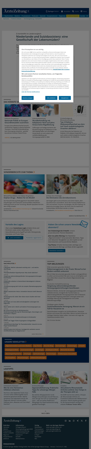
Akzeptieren (64, 98)
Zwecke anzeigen (28, 98)
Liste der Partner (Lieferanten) (31, 92)
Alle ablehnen (51, 98)
